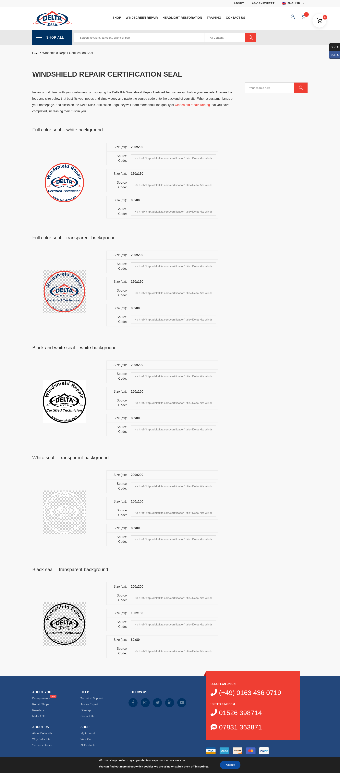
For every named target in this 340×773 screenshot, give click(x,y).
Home (35, 53)
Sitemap (85, 710)
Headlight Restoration (182, 17)
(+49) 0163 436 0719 (249, 692)
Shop (117, 17)
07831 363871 (239, 727)
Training (214, 17)
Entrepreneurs (41, 698)
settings (203, 766)
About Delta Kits (42, 733)
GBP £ (335, 47)
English (293, 3)
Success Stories (42, 745)
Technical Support (91, 698)
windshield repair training (192, 105)
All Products (87, 745)
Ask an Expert (263, 3)
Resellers (38, 710)
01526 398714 (239, 712)
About (239, 3)
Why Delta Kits (41, 739)
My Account (87, 733)
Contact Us (235, 17)
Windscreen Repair (142, 17)
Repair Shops (40, 704)
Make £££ (38, 716)
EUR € (335, 54)
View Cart (86, 739)
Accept (230, 765)
